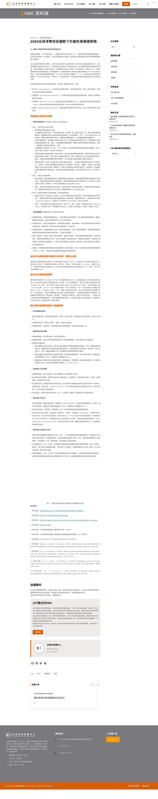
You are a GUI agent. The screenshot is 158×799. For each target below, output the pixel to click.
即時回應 (114, 61)
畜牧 (55, 674)
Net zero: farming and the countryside (54, 515)
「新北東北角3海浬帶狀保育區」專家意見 (122, 135)
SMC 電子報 (115, 92)
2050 (39, 674)
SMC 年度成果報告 (117, 98)
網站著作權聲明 (134, 786)
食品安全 (49, 38)
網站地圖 (145, 786)
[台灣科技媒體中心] (21, 4)
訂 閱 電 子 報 (113, 739)
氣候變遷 (40, 693)
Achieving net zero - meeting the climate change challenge (61, 511)
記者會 (113, 78)
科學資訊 (114, 72)
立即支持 (38, 632)
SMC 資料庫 (112, 13)
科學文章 (133, 13)
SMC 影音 (114, 103)
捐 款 (126, 4)
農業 (51, 693)
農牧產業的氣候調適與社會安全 (49, 698)
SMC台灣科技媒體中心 (97, 13)
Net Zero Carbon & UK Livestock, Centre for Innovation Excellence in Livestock (68, 520)
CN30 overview (45, 525)
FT (55, 786)
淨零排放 (47, 674)
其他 (35, 693)
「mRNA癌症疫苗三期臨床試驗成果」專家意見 (122, 127)
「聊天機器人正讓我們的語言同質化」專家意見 (122, 118)
